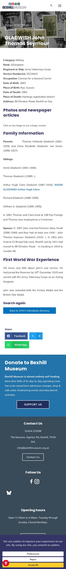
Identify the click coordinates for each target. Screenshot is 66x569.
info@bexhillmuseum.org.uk (33, 447)
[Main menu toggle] (59, 5)
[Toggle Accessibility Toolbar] (5, 563)
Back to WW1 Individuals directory (30, 310)
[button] (51, 5)
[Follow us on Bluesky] (9, 492)
